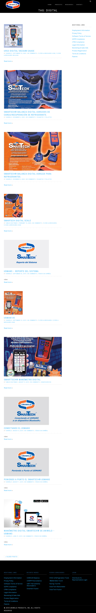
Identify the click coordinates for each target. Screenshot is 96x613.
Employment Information (81, 30)
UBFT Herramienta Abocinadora (33, 585)
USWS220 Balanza (33, 578)
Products (58, 4)
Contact (79, 4)
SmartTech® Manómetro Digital (22, 379)
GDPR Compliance (78, 39)
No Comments (32, 53)
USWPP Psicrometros (34, 581)
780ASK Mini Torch (56, 581)
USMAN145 (9, 318)
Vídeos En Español (44, 273)
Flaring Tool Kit (54, 584)
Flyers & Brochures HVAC (47, 53)
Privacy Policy (76, 33)
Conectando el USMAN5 (17, 428)
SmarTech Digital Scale (17, 220)
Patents (75, 57)
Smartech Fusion (32, 589)
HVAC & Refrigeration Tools (59, 578)
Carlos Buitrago (12, 223)
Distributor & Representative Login (79, 579)
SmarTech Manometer (57, 587)
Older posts (11, 557)
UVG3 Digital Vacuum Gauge (19, 51)
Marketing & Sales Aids (80, 48)
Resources (69, 4)
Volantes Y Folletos (44, 117)
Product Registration (79, 51)
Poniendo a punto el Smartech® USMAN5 (27, 479)
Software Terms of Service (81, 36)
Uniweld (9, 53)
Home (50, 4)
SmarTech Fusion (55, 589)
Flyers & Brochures (50, 223)
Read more (8, 61)
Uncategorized (46, 382)
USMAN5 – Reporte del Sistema (21, 271)
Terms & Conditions (79, 54)
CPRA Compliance (78, 42)
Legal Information (78, 45)
